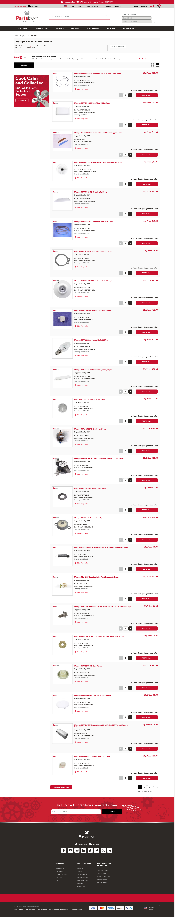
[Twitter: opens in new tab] (103, 850)
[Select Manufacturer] (137, 14)
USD (79, 6)
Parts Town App (102, 870)
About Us (80, 868)
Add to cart (147, 95)
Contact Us (60, 868)
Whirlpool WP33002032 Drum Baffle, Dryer (90, 192)
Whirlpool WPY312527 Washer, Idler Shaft (90, 488)
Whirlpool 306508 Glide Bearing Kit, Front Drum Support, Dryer (98, 133)
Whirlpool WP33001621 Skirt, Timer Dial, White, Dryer (94, 281)
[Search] (153, 21)
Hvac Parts (60, 28)
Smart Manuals (102, 879)
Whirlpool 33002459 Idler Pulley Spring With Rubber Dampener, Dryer (101, 547)
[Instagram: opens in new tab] (76, 850)
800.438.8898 (21, 6)
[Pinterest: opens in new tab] (96, 850)
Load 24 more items (61, 787)
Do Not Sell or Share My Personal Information (53, 909)
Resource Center (93, 28)
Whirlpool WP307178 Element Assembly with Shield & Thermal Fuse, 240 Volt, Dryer (102, 726)
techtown (80, 883)
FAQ (57, 880)
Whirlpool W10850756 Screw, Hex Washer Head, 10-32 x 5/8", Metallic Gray (102, 607)
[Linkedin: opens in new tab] (83, 850)
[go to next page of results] (153, 787)
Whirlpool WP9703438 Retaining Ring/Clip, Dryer (93, 251)
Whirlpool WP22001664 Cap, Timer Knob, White (92, 696)
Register (144, 6)
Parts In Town (101, 873)
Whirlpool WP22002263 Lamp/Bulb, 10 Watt (91, 340)
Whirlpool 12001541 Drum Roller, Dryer (89, 518)
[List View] (157, 65)
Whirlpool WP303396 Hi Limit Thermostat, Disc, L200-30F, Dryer (98, 459)
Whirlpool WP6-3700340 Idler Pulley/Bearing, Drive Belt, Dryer (98, 162)
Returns (59, 877)
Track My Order (128, 28)
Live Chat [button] (96, 844)
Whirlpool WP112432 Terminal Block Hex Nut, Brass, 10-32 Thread (99, 636)
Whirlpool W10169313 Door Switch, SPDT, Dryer (92, 310)
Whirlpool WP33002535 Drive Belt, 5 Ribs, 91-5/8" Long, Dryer (97, 74)
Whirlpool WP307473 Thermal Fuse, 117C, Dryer (92, 756)
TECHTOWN (111, 28)
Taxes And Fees (61, 874)
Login (136, 6)
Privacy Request (76, 909)
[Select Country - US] (65, 6)
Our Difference (82, 874)
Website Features (102, 882)
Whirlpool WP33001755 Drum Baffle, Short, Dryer (92, 370)
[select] (151, 908)
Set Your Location (142, 59)
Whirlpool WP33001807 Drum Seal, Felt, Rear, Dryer (93, 222)
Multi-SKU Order (92, 6)
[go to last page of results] (157, 787)
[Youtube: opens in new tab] (70, 850)
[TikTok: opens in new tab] (90, 850)
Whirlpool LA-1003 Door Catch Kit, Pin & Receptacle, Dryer (96, 577)
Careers (79, 871)
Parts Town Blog (82, 880)
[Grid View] (152, 65)
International (81, 886)
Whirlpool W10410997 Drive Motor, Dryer (90, 429)
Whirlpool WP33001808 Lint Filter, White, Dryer (92, 103)
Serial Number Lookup (104, 876)
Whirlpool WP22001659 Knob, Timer (88, 666)
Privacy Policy (30, 909)
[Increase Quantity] (130, 95)
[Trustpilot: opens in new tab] (109, 850)
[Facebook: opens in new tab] (63, 850)
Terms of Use (18, 909)
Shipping (59, 871)
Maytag (28, 46)
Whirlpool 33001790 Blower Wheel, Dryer (89, 399)
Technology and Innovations (104, 865)
